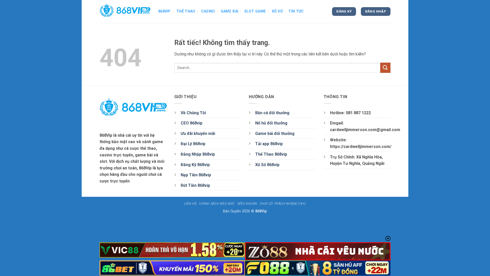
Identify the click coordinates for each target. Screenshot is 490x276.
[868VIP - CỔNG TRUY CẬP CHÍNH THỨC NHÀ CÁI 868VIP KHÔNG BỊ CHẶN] (125, 11)
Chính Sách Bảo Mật (217, 203)
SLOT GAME (255, 11)
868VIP (164, 11)
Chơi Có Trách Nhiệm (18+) (283, 203)
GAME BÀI (229, 11)
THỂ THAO (185, 11)
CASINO (208, 11)
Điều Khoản (247, 203)
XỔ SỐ (277, 11)
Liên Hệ (190, 203)
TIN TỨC (296, 11)
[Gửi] (385, 68)
